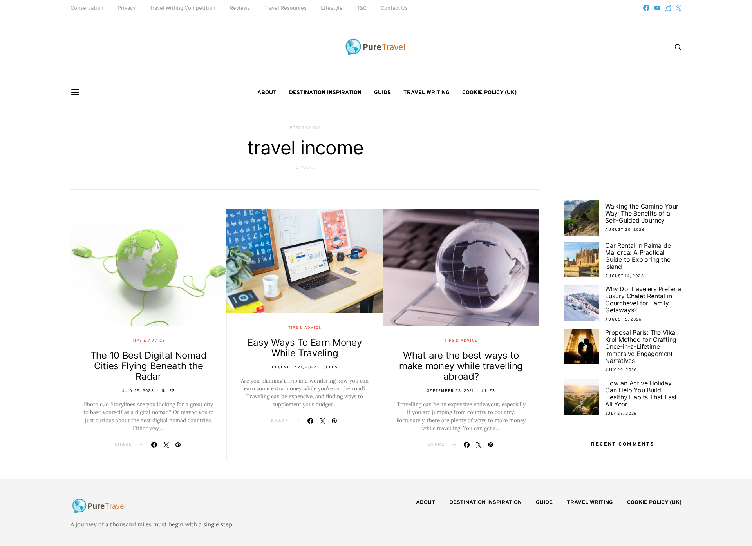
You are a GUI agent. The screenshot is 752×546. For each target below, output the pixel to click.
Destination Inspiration (325, 92)
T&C (362, 8)
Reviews (240, 8)
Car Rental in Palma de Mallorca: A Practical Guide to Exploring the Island (638, 255)
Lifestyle (332, 8)
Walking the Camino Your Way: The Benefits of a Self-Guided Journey (641, 213)
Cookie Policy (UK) (489, 92)
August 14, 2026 (624, 276)
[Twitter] (678, 8)
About (267, 92)
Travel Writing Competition (182, 8)
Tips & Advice (148, 340)
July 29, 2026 (621, 370)
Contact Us (394, 8)
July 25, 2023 (138, 391)
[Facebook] (646, 8)
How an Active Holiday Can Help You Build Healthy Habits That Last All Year (641, 393)
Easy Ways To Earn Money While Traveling (305, 348)
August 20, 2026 (625, 229)
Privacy (127, 8)
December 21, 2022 (294, 367)
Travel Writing (426, 92)
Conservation (86, 8)
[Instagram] (668, 8)
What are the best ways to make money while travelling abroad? (461, 366)
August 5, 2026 (623, 319)
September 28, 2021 (450, 391)
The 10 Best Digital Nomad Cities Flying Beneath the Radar (148, 366)
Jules (168, 391)
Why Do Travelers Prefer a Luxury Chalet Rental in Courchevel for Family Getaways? (643, 299)
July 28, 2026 (621, 413)
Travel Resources (285, 8)
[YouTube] (657, 8)
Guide (382, 92)
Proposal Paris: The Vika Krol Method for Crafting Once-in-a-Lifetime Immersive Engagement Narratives (640, 346)
